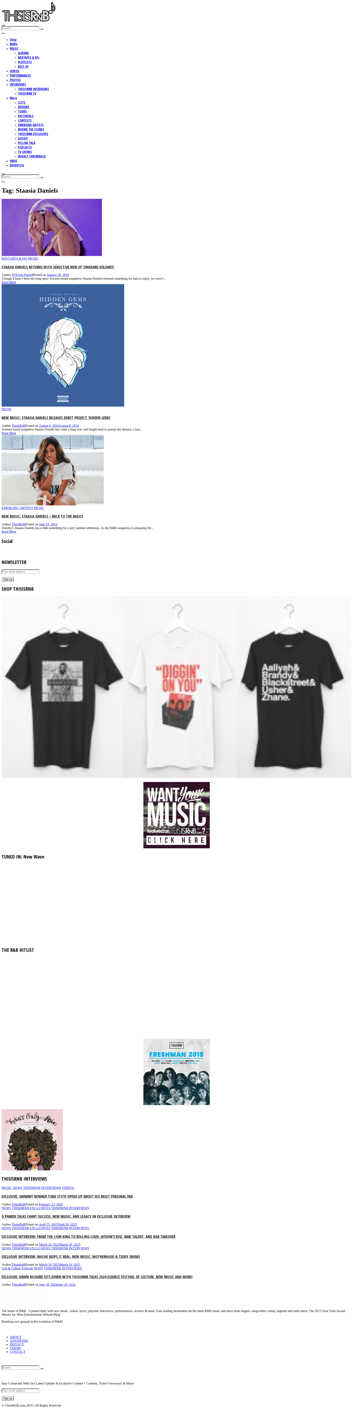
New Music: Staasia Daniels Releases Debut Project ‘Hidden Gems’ (56, 417)
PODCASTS (25, 147)
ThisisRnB (19, 425)
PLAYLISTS (25, 62)
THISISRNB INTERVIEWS (33, 89)
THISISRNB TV (27, 93)
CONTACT (18, 1351)
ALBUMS (23, 53)
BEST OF (23, 66)
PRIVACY (17, 1344)
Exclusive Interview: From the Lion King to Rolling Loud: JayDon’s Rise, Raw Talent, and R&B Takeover (88, 1236)
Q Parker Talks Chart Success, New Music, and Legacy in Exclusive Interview (66, 1216)
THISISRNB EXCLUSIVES (33, 134)
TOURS (22, 111)
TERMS (15, 1348)
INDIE (13, 161)
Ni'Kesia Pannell (22, 275)
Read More (9, 282)
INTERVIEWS (18, 84)
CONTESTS (25, 120)
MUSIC (14, 48)
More (13, 98)
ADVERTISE (17, 165)
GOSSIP (23, 138)
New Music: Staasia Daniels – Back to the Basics (42, 516)
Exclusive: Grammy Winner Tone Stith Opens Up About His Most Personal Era (67, 1196)
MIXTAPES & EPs (28, 57)
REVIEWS (23, 107)
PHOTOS (15, 80)
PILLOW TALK (26, 143)
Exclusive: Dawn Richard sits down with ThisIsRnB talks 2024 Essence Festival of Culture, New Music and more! (97, 1276)
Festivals (27, 1268)
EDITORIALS (26, 116)
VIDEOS (14, 71)
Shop (13, 39)
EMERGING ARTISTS (31, 125)
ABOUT (15, 1337)
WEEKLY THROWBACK (32, 156)
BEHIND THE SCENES (31, 129)
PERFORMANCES (20, 75)
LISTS (21, 102)
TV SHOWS (25, 152)
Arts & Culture (11, 1268)
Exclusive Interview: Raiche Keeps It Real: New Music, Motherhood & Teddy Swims (71, 1256)
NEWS (14, 44)
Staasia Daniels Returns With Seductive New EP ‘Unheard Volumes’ (58, 266)
